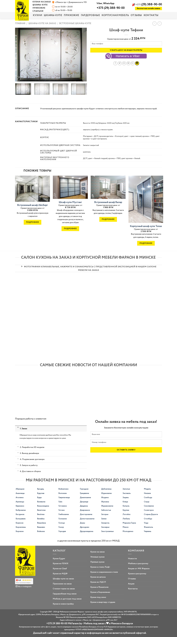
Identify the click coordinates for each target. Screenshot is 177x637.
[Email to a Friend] (124, 63)
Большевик (21, 518)
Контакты (151, 15)
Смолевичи (149, 506)
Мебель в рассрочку (138, 563)
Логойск (126, 514)
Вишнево (41, 527)
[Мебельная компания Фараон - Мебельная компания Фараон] (22, 10)
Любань (126, 518)
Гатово (61, 510)
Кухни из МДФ (60, 573)
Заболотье (106, 510)
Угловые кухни (97, 556)
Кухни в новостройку (63, 603)
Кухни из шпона (98, 577)
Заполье (126, 489)
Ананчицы (20, 493)
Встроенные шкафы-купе (75, 23)
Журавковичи (107, 506)
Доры (82, 523)
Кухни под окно (98, 597)
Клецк (125, 501)
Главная (20, 23)
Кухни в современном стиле (104, 572)
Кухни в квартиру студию (102, 602)
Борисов (19, 523)
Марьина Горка (129, 523)
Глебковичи (63, 514)
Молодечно (128, 531)
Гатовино (62, 506)
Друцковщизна (86, 531)
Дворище (84, 501)
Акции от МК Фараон (139, 568)
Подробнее (32, 222)
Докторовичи (86, 514)
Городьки (84, 489)
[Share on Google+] (133, 63)
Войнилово (63, 489)
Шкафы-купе (53, 15)
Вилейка (40, 518)
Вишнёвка (41, 523)
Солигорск (149, 510)
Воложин (62, 493)
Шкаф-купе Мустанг (70, 202)
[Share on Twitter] (120, 63)
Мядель (147, 489)
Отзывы (136, 15)
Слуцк (146, 501)
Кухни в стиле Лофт (100, 567)
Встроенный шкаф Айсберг (32, 205)
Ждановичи (106, 493)
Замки (103, 518)
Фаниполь (148, 527)
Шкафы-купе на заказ (42, 23)
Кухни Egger (59, 558)
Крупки (126, 510)
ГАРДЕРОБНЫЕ (90, 15)
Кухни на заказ (97, 551)
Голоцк (61, 523)
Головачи (62, 518)
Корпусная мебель (115, 15)
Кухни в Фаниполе (99, 587)
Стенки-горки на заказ (64, 588)
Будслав (40, 493)
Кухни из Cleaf (60, 568)
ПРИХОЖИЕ (71, 15)
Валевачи (41, 501)
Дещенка (84, 506)
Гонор (61, 527)
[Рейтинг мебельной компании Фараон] (24, 581)
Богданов (20, 514)
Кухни (37, 15)
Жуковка (105, 501)
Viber (99, 3)
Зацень (126, 497)
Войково (41, 531)
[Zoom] (18, 78)
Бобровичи (21, 510)
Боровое (19, 531)
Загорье (104, 514)
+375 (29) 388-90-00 (111, 8)
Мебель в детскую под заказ (67, 598)
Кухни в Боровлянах (100, 592)
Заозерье (105, 527)
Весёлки (40, 514)
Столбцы (148, 518)
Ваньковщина (43, 506)
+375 (149, 4)
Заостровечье (107, 531)
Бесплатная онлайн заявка (148, 8)
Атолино (20, 497)
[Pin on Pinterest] (128, 63)
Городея (62, 531)
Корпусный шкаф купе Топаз (146, 226)
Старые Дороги (151, 514)
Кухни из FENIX (60, 563)
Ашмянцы (20, 501)
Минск (125, 527)
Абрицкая (20, 489)
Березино (20, 506)
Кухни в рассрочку (137, 573)
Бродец (40, 489)
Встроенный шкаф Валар (108, 202)
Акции (131, 583)
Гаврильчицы (64, 497)
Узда (146, 523)
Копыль (126, 506)
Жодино (105, 497)
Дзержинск (85, 510)
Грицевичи (84, 493)
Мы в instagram (24, 586)
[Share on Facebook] (115, 63)
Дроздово (84, 527)
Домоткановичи (87, 518)
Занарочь (105, 523)
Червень (147, 531)
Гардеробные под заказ (64, 593)
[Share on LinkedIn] (137, 63)
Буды (39, 497)
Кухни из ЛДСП (98, 582)
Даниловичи (85, 497)
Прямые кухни (97, 562)
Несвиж (147, 493)
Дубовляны (106, 489)
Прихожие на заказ (62, 583)
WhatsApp (108, 3)
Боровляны (21, 527)
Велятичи (41, 510)
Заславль (127, 493)
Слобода (148, 497)
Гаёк (60, 501)
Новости (132, 558)
